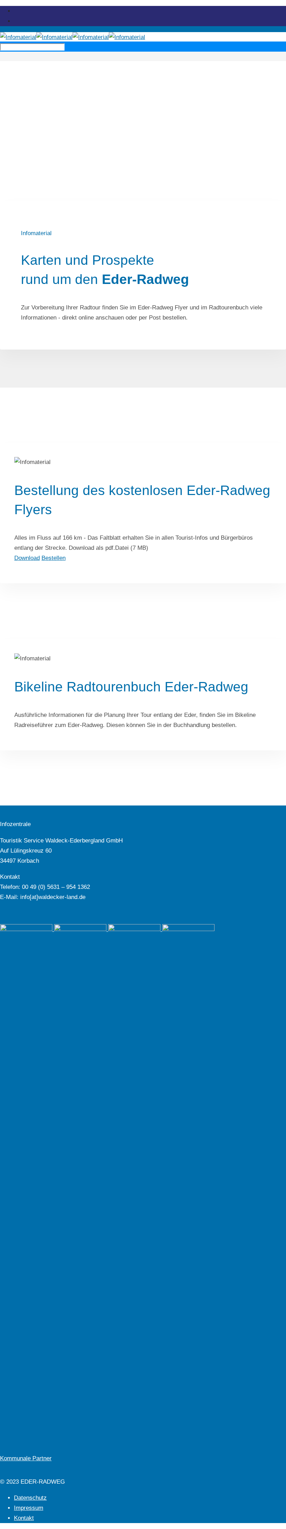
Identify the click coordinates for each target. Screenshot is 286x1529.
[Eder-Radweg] (72, 37)
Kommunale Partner (26, 1458)
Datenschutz (30, 1497)
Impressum (28, 1508)
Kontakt (24, 1518)
